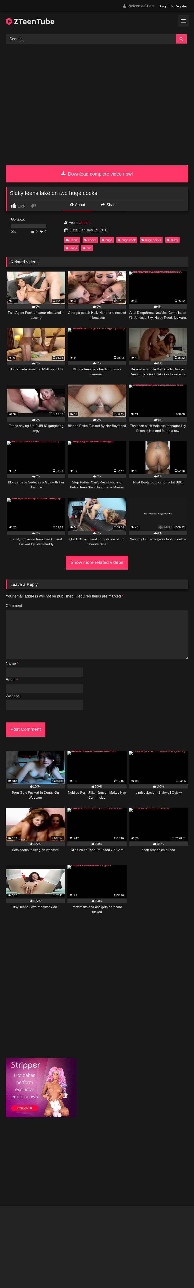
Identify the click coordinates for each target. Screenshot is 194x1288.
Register (181, 6)
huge (109, 240)
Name (12, 663)
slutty (174, 240)
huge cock (129, 240)
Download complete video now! (99, 174)
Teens (74, 240)
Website (12, 696)
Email (12, 680)
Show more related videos (97, 562)
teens (73, 248)
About (79, 205)
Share (111, 205)
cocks (92, 240)
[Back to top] (179, 1274)
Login (164, 6)
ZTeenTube (33, 21)
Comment (14, 606)
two (89, 248)
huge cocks (153, 240)
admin (84, 223)
